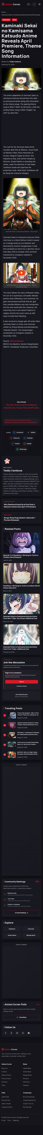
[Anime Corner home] (14, 4)
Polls (9, 1120)
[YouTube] (23, 1033)
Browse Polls (6, 1100)
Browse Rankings (28, 1097)
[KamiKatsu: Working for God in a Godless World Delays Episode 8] (21, 573)
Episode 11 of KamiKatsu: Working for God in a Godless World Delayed (20, 556)
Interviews (26, 1082)
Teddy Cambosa (15, 61)
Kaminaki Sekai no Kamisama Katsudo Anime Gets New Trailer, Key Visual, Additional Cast (20, 617)
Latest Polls (5, 1097)
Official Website (17, 341)
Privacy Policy (6, 1078)
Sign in (21, 681)
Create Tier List (28, 1103)
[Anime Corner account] (34, 4)
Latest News (27, 1068)
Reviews (26, 1078)
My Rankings (27, 1107)
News (14, 20)
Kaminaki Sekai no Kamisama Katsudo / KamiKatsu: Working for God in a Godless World (20, 421)
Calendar (31, 929)
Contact (4, 1072)
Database (12, 929)
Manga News (30, 935)
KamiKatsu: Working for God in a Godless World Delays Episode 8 (21, 587)
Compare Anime (7, 1107)
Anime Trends (6, 1103)
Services (4, 1082)
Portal (3, 1120)
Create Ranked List (29, 1100)
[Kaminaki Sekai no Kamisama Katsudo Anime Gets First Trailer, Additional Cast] (21, 634)
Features (26, 1085)
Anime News (6, 20)
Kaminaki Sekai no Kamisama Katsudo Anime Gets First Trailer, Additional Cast (20, 648)
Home (4, 12)
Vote (38, 1004)
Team (3, 1085)
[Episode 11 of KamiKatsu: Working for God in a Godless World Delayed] (21, 543)
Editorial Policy (6, 1075)
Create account (22, 686)
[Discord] (28, 1033)
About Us (5, 1068)
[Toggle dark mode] (29, 4)
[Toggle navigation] (39, 4)
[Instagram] (17, 1033)
